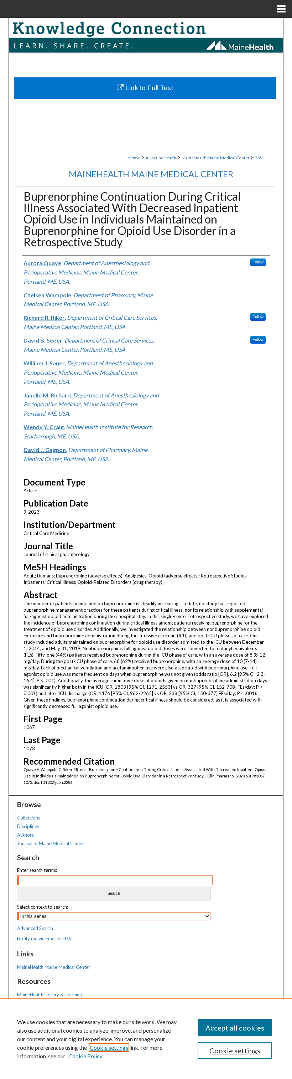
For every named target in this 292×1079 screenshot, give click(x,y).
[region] (146, 1038)
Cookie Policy (85, 1056)
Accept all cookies (234, 1027)
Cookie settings (109, 1047)
